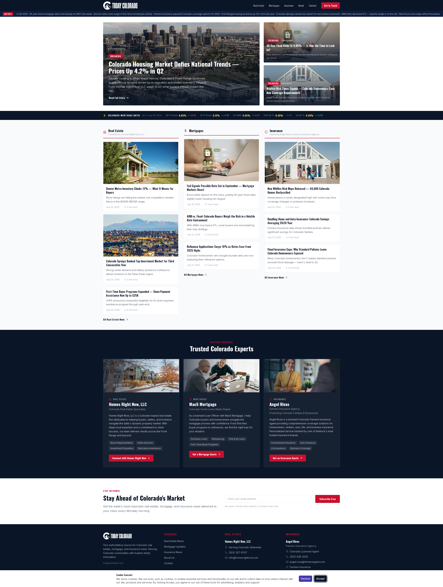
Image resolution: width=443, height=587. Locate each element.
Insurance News (173, 552)
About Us (169, 557)
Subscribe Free (327, 499)
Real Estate (258, 5)
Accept (320, 578)
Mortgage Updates (175, 546)
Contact (313, 5)
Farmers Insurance (300, 567)
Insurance (288, 5)
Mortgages (274, 5)
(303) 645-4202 (299, 556)
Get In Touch (330, 5)
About (301, 5)
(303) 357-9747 (238, 552)
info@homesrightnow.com (243, 557)
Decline (305, 578)
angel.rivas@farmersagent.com (307, 561)
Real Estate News (174, 541)
